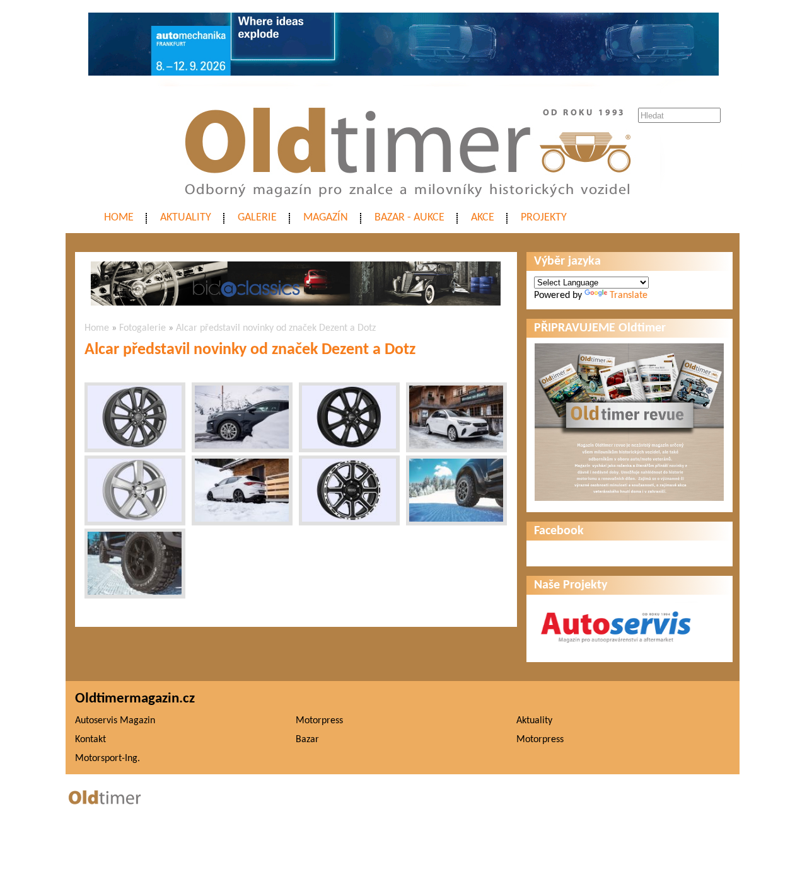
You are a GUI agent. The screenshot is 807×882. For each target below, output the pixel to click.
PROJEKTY (544, 218)
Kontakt (90, 740)
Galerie (257, 218)
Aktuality (185, 218)
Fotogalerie (142, 328)
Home (119, 218)
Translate (628, 295)
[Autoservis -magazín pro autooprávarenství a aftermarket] (616, 648)
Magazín (325, 218)
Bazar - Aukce (409, 218)
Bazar (307, 740)
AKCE (482, 218)
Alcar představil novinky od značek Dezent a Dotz (276, 328)
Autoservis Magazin (115, 721)
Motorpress (319, 721)
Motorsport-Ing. (107, 758)
